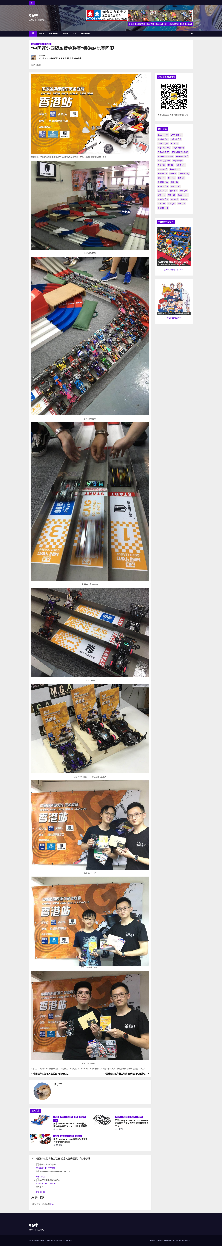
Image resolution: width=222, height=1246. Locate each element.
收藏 (161, 178)
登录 (51, 1204)
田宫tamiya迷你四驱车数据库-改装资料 (177, 1240)
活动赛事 (48, 44)
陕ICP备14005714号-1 (36, 1240)
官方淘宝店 (71, 1240)
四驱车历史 (178, 148)
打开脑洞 (184, 173)
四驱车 (41, 33)
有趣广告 (163, 186)
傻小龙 (44, 56)
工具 (74, 33)
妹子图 (162, 169)
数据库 (133, 1117)
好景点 (180, 165)
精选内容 (82, 1117)
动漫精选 (163, 143)
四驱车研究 (158, 24)
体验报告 (163, 139)
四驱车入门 (164, 148)
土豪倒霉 (178, 161)
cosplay (163, 135)
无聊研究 (188, 24)
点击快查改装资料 (173, 317)
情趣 (173, 173)
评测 (56, 1120)
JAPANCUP (176, 135)
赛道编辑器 (85, 33)
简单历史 (183, 195)
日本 (174, 182)
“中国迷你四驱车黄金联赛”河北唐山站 (50, 1073)
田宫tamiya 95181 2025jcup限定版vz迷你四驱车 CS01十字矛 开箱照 (70, 1125)
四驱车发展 (164, 152)
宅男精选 (175, 169)
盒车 (76, 1117)
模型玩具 (69, 1117)
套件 (170, 165)
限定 (181, 203)
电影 (171, 195)
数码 (182, 24)
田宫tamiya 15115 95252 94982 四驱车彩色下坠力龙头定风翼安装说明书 (131, 1123)
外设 (161, 165)
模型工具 (163, 191)
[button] (192, 33)
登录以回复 (40, 1176)
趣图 (165, 24)
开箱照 (65, 33)
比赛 (67, 58)
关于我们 (160, 1240)
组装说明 (163, 199)
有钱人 (175, 186)
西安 (174, 199)
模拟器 (174, 191)
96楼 (33, 15)
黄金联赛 (78, 58)
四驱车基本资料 (174, 24)
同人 (174, 143)
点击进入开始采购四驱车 (174, 269)
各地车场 (34, 44)
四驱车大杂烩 (140, 24)
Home (152, 1240)
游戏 (161, 195)
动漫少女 (176, 139)
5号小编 (58, 1129)
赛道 (184, 199)
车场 (71, 58)
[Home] (33, 34)
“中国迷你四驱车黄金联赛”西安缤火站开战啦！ (125, 1073)
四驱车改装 (149, 24)
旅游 (181, 178)
